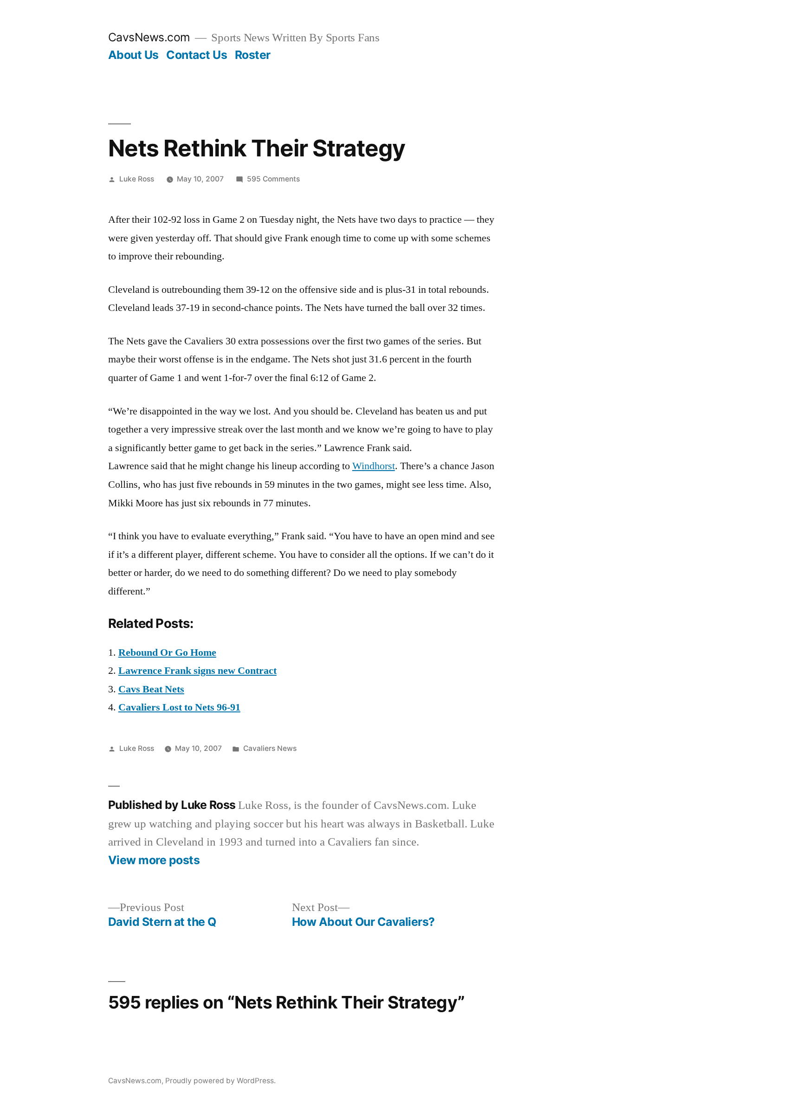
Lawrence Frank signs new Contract (197, 670)
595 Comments (273, 178)
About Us (133, 55)
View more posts (154, 860)
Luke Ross (136, 178)
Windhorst (373, 465)
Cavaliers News (270, 748)
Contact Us (196, 55)
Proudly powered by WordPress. (220, 1080)
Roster (253, 55)
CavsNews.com (149, 37)
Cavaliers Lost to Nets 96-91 (179, 707)
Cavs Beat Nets (151, 689)
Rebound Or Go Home (167, 652)
